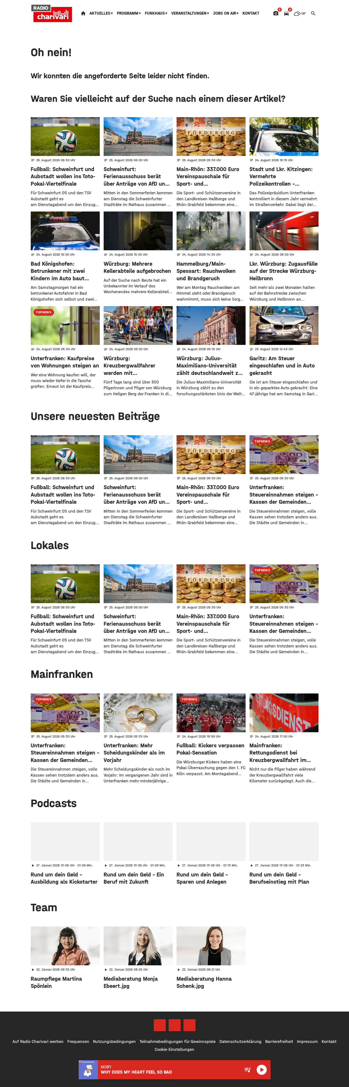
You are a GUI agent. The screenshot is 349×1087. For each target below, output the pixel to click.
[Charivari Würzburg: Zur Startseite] (52, 13)
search (313, 13)
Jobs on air (224, 13)
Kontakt (251, 13)
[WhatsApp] (189, 1025)
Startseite (83, 13)
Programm (127, 13)
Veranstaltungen (189, 13)
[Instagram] (175, 1025)
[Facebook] (160, 1025)
